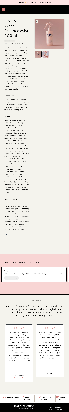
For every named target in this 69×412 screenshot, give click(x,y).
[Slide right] (38, 285)
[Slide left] (31, 285)
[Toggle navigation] (3, 9)
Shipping (7, 43)
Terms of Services (55, 409)
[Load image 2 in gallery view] (45, 54)
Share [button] (8, 235)
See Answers (10, 278)
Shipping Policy (55, 407)
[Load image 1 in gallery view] (38, 54)
